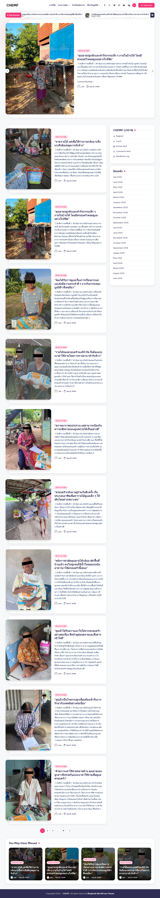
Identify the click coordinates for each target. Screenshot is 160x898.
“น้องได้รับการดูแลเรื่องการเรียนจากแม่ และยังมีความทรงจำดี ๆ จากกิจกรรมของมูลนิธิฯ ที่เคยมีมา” (77, 283)
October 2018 (119, 243)
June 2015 (117, 278)
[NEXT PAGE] (69, 830)
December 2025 (120, 207)
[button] (146, 5)
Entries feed (121, 146)
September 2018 (120, 248)
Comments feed (123, 151)
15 (63, 831)
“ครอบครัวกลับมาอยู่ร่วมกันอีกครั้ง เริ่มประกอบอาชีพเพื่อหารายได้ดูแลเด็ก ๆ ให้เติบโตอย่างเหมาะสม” (77, 496)
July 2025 (117, 227)
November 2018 (120, 238)
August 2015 (118, 273)
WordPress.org (122, 156)
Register (120, 136)
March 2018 (118, 268)
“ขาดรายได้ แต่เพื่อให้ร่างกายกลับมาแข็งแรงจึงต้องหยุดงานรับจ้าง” (25, 870)
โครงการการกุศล (84, 51)
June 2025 (118, 233)
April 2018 (117, 263)
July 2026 (117, 177)
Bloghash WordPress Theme (101, 893)
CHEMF (13, 5)
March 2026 (118, 197)
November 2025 (120, 212)
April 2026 (118, 192)
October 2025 (119, 217)
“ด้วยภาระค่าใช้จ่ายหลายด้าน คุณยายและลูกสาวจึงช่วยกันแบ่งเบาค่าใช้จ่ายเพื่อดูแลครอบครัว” (78, 774)
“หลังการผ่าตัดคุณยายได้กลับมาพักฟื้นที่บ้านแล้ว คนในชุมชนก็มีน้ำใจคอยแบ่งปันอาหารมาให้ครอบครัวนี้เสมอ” (77, 564)
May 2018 (117, 258)
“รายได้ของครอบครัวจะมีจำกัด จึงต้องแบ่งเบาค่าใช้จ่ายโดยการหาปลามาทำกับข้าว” (65, 14)
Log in (118, 141)
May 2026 (117, 187)
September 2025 (120, 222)
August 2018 (118, 253)
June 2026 (118, 182)
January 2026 (119, 202)
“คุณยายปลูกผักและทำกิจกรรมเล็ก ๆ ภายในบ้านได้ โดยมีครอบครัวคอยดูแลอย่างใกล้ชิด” (76, 215)
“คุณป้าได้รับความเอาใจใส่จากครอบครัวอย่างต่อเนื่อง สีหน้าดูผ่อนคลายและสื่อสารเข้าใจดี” (77, 634)
